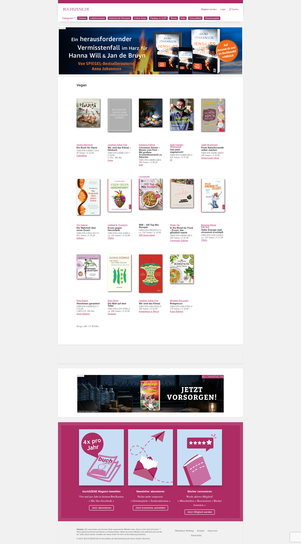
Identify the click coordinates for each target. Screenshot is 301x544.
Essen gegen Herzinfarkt (115, 229)
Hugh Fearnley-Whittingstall (177, 146)
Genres (82, 18)
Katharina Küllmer (147, 145)
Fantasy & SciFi (158, 18)
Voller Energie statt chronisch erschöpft (212, 231)
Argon (110, 160)
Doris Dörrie (113, 300)
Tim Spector (82, 225)
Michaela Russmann (179, 300)
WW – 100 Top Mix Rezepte (149, 226)
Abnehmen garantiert (88, 303)
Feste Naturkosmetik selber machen (212, 148)
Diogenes (112, 314)
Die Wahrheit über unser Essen (86, 229)
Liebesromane (97, 18)
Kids (183, 18)
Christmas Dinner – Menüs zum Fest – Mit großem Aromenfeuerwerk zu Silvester (150, 152)
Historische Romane (119, 18)
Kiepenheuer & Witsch (149, 311)
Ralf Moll (205, 227)
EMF (141, 165)
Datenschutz (196, 535)
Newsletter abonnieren (150, 491)
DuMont (80, 238)
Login (223, 9)
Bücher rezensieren (199, 491)
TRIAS (111, 238)
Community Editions (179, 240)
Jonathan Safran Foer (117, 145)
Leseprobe (144, 176)
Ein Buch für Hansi (87, 147)
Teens (174, 18)
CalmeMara (82, 155)
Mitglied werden (209, 9)
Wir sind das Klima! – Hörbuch (119, 148)
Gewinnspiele (212, 18)
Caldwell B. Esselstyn (118, 225)
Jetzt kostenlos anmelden (150, 507)
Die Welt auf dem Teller (117, 304)
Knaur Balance (176, 311)
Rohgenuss (176, 303)
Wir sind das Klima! (149, 303)
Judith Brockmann (209, 145)
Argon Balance (83, 314)
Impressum (212, 531)
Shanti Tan (175, 225)
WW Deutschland (147, 235)
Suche (235, 9)
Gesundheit (195, 18)
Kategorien (67, 18)
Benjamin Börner (208, 225)
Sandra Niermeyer (85, 145)
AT (171, 160)
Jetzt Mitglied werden (199, 512)
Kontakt (200, 531)
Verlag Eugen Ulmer (210, 158)
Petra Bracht (82, 300)
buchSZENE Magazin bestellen (101, 491)
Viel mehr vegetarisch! (176, 150)
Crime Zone (140, 18)
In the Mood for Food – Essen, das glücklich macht (181, 230)
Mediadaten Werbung (184, 531)
